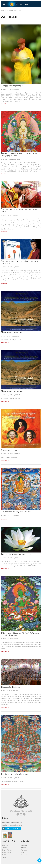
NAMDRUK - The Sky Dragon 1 (13, 391)
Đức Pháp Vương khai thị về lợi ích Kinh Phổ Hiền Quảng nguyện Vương (20, 154)
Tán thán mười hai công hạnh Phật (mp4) (16, 511)
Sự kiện (4, 855)
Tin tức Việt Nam (7, 850)
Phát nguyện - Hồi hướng (10, 687)
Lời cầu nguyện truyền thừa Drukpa (14, 774)
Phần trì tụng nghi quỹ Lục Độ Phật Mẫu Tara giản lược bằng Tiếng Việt (20, 634)
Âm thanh (24, 850)
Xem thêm (4, 104)
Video (22, 852)
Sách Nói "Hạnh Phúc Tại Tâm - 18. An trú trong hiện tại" (19, 210)
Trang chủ (4, 10)
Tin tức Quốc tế (6, 852)
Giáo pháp (24, 845)
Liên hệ (4, 857)
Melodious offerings (9, 450)
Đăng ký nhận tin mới (13, 828)
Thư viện (11, 10)
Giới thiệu (5, 847)
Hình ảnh (23, 847)
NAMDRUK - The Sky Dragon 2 (13, 332)
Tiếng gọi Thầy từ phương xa (12, 85)
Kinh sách (24, 855)
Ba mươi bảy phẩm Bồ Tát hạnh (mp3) (15, 554)
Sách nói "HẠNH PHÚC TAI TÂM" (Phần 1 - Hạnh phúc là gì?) (20, 262)
